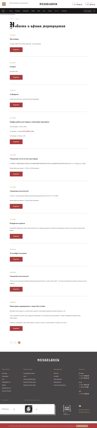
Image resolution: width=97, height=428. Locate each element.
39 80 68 (84, 394)
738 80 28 (77, 4)
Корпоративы (57, 382)
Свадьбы (56, 376)
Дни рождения (58, 379)
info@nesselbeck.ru (84, 409)
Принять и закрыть (82, 426)
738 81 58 (90, 4)
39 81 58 (84, 385)
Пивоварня (25, 10)
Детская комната (6, 391)
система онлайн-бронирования (7, 14)
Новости (57, 10)
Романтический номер (29, 382)
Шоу (39, 10)
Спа (44, 10)
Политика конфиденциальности (32, 400)
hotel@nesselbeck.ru (84, 412)
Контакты (64, 10)
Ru (4, 4)
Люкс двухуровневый (29, 379)
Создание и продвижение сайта (66, 414)
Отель (10, 10)
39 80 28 (84, 376)
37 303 (83, 387)
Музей (33, 10)
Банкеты (56, 373)
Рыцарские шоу (6, 388)
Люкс (24, 376)
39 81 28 (84, 378)
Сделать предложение (60, 385)
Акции (49, 10)
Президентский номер (29, 385)
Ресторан (17, 10)
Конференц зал (6, 382)
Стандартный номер (29, 373)
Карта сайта (5, 400)
